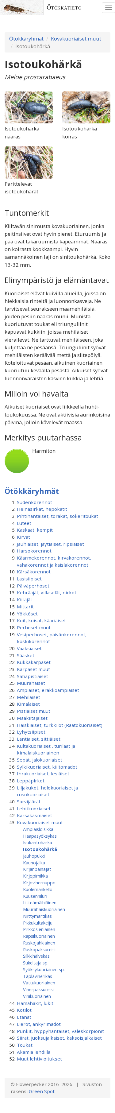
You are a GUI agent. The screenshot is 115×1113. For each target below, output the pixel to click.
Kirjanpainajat (37, 869)
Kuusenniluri (35, 896)
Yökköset (27, 614)
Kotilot (24, 1010)
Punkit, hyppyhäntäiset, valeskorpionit (60, 1031)
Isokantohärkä (37, 842)
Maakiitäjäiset (32, 718)
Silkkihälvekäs (36, 956)
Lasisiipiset (29, 579)
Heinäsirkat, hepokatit (42, 509)
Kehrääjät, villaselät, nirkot (46, 592)
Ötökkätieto (64, 7)
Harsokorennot (34, 551)
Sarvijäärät (28, 801)
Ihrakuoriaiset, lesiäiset (43, 773)
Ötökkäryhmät (26, 38)
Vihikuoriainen (37, 996)
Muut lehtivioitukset (39, 1059)
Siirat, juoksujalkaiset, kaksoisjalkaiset (59, 1038)
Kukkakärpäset (34, 662)
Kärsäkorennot (34, 571)
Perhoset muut (34, 627)
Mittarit (25, 606)
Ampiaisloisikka (38, 829)
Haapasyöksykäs (40, 836)
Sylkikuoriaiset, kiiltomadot (47, 767)
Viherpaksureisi (38, 989)
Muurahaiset (31, 683)
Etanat (24, 1017)
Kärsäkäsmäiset (34, 815)
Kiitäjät (24, 599)
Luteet (24, 523)
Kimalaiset (28, 704)
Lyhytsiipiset (31, 732)
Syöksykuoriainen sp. (44, 969)
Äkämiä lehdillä (33, 1052)
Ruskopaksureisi (39, 949)
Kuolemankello (37, 889)
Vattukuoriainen (39, 982)
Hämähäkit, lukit (35, 1003)
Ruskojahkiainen (39, 943)
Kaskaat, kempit (35, 530)
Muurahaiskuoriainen (44, 909)
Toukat (25, 1045)
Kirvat (23, 537)
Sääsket (25, 655)
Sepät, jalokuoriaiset (39, 760)
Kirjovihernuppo (39, 882)
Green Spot (42, 1091)
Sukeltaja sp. (35, 963)
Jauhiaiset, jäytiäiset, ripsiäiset (50, 544)
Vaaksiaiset (29, 648)
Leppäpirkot (30, 781)
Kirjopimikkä (35, 876)
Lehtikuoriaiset (34, 808)
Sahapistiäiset (32, 676)
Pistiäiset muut (33, 711)
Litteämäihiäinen (39, 902)
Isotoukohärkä (40, 849)
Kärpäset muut (33, 669)
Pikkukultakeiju (37, 923)
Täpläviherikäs (37, 976)
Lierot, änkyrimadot (39, 1024)
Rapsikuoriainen (39, 936)
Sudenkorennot (34, 502)
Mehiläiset (28, 697)
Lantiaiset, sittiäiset (38, 739)
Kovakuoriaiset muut (76, 38)
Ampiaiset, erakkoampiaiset (48, 690)
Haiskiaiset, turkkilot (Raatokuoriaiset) (59, 725)
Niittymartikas (37, 916)
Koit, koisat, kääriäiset (41, 620)
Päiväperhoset (33, 586)
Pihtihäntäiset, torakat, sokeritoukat (57, 516)
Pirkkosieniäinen (39, 929)
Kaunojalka (34, 862)
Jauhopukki (34, 856)
